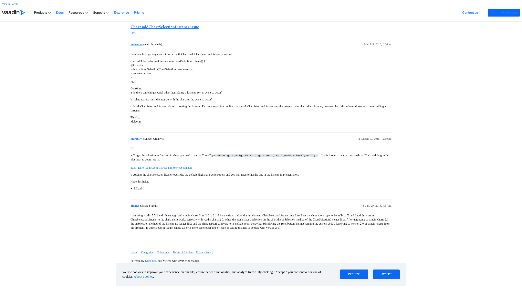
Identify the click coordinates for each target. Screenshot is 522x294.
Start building (504, 12)
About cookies (143, 276)
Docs (60, 12)
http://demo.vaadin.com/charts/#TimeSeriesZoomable (161, 167)
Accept (386, 274)
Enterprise (121, 12)
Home (133, 252)
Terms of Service (182, 252)
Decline (354, 274)
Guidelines (163, 252)
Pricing (139, 12)
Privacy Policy (204, 252)
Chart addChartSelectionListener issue (164, 26)
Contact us (470, 12)
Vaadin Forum (10, 4)
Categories (147, 252)
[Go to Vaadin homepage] (13, 13)
